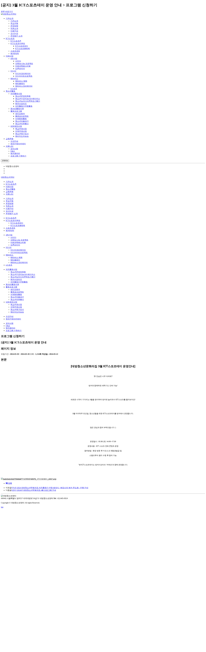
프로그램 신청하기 (18, 156)
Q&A (12, 151)
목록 (10, 483)
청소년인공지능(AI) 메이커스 (27, 99)
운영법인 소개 (16, 36)
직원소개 (14, 28)
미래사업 (9, 187)
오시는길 (14, 33)
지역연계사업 (21, 131)
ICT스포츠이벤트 (17, 43)
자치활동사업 (16, 94)
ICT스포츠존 (15, 41)
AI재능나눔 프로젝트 (24, 64)
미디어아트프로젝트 (23, 76)
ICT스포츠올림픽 (22, 49)
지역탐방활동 (21, 119)
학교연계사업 (21, 129)
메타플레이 (20, 84)
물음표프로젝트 (22, 116)
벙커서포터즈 (21, 104)
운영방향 (14, 26)
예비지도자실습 (22, 136)
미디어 (13, 71)
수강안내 (14, 141)
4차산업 (13, 59)
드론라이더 (20, 69)
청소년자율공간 (22, 121)
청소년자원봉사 (22, 124)
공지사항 (14, 149)
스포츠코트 (15, 51)
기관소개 (14, 21)
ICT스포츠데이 (21, 46)
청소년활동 (10, 189)
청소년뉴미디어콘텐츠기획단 (27, 101)
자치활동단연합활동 (23, 106)
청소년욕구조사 (22, 134)
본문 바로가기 (7, 12)
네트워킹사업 (16, 126)
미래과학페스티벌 (23, 66)
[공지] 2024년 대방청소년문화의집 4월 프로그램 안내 (33, 490)
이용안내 (14, 31)
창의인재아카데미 (18, 144)
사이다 (18, 61)
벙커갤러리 (15, 153)
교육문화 (9, 192)
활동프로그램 (16, 111)
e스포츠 (13, 89)
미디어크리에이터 (23, 74)
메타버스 (14, 79)
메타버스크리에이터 (23, 86)
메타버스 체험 (21, 81)
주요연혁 (14, 23)
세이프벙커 (20, 114)
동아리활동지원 (17, 109)
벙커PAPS (14, 54)
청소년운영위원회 (23, 96)
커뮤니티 (9, 194)
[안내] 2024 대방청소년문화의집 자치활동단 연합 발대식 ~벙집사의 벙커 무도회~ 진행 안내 (49, 488)
